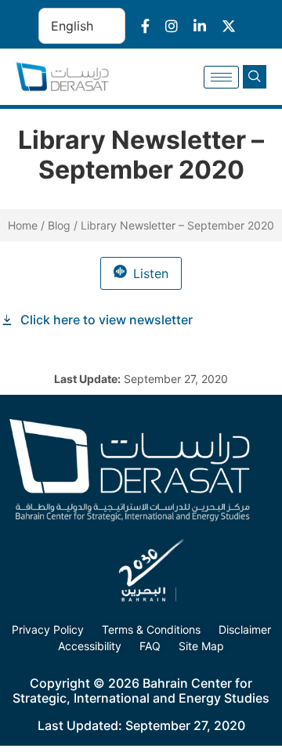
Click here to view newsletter (106, 319)
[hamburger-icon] (221, 77)
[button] (254, 77)
